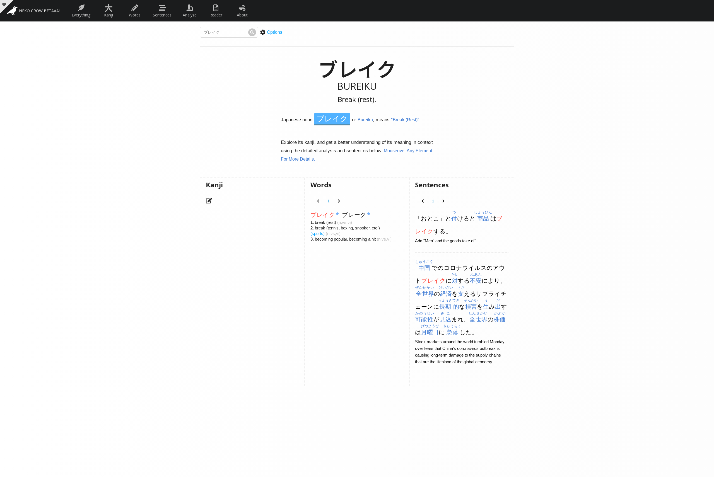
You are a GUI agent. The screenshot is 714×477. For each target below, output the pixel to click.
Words (135, 15)
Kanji (108, 9)
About (242, 15)
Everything (81, 15)
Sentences (162, 15)
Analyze (190, 15)
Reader (215, 15)
